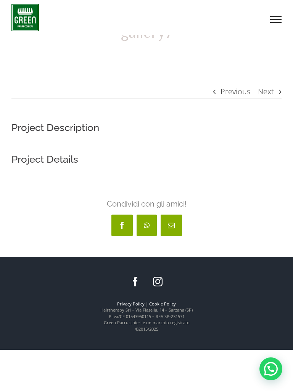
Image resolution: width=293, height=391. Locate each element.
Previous (235, 91)
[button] (270, 368)
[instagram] (157, 281)
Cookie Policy (162, 304)
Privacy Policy (131, 304)
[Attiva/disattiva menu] (276, 19)
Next (266, 91)
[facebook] (135, 281)
